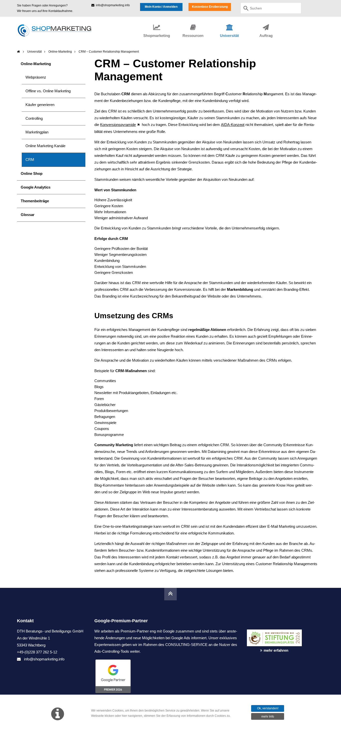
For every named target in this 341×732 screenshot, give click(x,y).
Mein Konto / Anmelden (161, 6)
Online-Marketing (60, 51)
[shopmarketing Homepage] (62, 30)
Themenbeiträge (35, 201)
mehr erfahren (276, 650)
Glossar (27, 214)
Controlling (34, 118)
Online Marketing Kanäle (45, 146)
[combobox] (270, 8)
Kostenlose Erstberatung (210, 6)
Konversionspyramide (118, 124)
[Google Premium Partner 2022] (167, 676)
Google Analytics (35, 187)
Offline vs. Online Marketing (48, 91)
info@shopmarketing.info (112, 5)
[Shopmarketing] (18, 51)
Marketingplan (36, 132)
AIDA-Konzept (232, 124)
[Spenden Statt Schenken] (274, 628)
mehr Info (267, 716)
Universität (34, 51)
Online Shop (31, 173)
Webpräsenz (35, 77)
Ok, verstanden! (267, 708)
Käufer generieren (39, 105)
